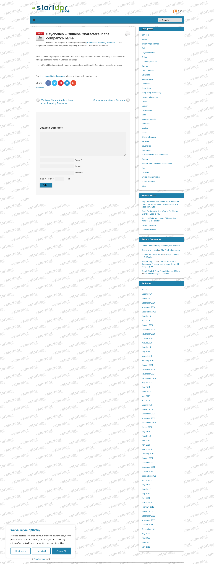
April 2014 (146, 400)
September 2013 (149, 423)
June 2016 (146, 316)
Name (77, 160)
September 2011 (149, 529)
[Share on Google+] (73, 83)
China (144, 57)
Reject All (41, 551)
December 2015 (148, 329)
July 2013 (146, 432)
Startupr (145, 159)
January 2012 (147, 511)
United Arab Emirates (151, 177)
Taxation (145, 173)
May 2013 (146, 440)
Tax (143, 168)
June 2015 (146, 347)
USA (144, 186)
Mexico (145, 128)
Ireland (145, 101)
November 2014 (148, 374)
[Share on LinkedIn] (67, 83)
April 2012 (146, 498)
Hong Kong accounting (151, 93)
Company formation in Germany (109, 100)
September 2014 (149, 378)
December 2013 (148, 414)
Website (79, 173)
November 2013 (148, 418)
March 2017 (147, 294)
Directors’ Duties (149, 230)
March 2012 (147, 503)
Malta (144, 115)
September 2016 (149, 312)
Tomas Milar (147, 246)
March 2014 (147, 405)
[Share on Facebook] (48, 83)
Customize (20, 551)
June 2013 (146, 436)
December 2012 (148, 463)
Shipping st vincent (150, 250)
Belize (144, 39)
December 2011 (148, 516)
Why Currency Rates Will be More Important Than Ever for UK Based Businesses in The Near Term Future (160, 204)
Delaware (146, 75)
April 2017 (146, 289)
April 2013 (146, 445)
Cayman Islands (148, 53)
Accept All (61, 551)
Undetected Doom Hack (152, 254)
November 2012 (148, 467)
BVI (143, 48)
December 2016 (148, 303)
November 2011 (148, 520)
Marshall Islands (149, 119)
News (144, 133)
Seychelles (40, 87)
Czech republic (148, 70)
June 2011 (146, 542)
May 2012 (146, 494)
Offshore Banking (149, 137)
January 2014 (147, 409)
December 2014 (148, 369)
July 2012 (146, 485)
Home (34, 19)
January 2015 (147, 365)
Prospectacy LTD (149, 261)
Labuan (145, 106)
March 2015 (147, 356)
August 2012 (147, 480)
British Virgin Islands (150, 44)
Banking (145, 35)
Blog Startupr (39, 559)
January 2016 (147, 325)
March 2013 (147, 449)
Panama (145, 141)
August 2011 (147, 534)
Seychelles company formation (101, 43)
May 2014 (146, 396)
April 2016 (146, 321)
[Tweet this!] (54, 83)
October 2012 (147, 471)
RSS (180, 11)
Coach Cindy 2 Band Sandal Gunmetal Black (161, 271)
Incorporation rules (150, 97)
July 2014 (146, 387)
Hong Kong (146, 88)
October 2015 (147, 338)
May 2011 (146, 547)
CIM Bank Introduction (170, 250)
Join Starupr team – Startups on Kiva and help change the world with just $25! (160, 264)
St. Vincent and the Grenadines (155, 155)
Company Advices (149, 61)
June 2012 (146, 489)
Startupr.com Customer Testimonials (157, 164)
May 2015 (146, 352)
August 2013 (147, 427)
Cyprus (145, 66)
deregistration (147, 79)
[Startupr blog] (50, 12)
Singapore (146, 150)
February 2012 (148, 507)
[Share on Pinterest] (61, 83)
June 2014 (146, 392)
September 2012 (149, 476)
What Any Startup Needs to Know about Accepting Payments (57, 101)
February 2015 (148, 360)
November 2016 (148, 307)
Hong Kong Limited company (52, 76)
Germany (145, 84)
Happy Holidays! (149, 225)
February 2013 (148, 454)
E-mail (78, 166)
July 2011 (146, 538)
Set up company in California (167, 246)
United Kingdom (148, 181)
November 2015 (148, 334)
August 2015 (147, 343)
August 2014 (147, 383)
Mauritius (145, 124)
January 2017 (147, 298)
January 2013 (147, 458)
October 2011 (147, 525)
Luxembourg (147, 110)
